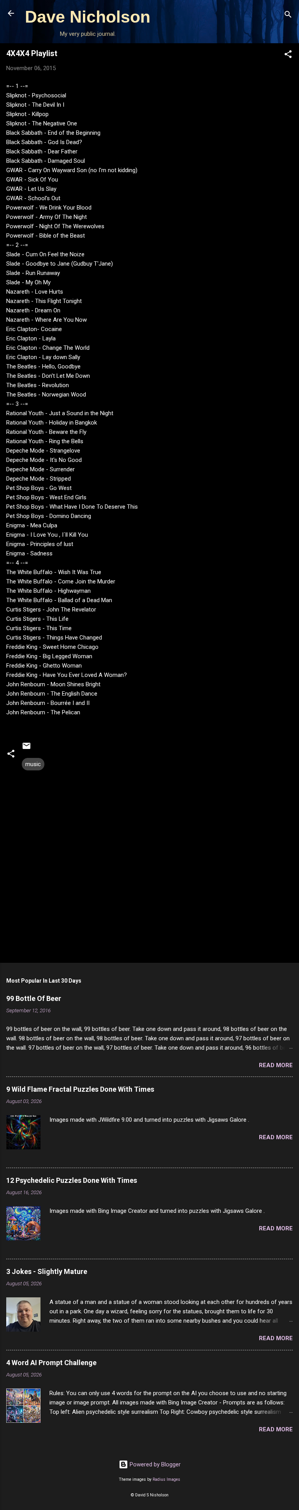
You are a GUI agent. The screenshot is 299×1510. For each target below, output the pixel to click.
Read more (276, 1065)
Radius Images (166, 1479)
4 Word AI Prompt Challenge (51, 1362)
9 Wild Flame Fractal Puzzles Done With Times (80, 1089)
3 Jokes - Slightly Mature (46, 1271)
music (33, 764)
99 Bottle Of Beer (33, 998)
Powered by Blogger (154, 1464)
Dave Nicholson (87, 16)
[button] (288, 55)
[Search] (288, 16)
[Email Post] (26, 748)
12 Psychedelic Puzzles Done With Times (71, 1180)
